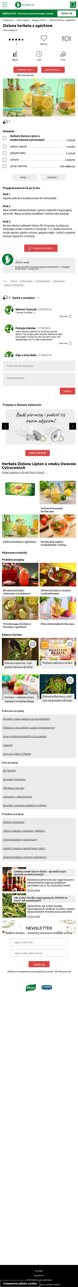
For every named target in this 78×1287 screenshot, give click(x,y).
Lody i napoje (22, 20)
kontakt (39, 1270)
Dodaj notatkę (42, 248)
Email (23, 177)
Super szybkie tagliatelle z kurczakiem (25, 736)
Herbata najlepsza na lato (57, 662)
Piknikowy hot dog (13, 788)
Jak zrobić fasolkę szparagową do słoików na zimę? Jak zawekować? (40, 899)
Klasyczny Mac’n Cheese (17, 753)
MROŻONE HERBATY (43, 281)
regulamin (39, 1275)
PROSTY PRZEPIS (26, 281)
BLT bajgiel (9, 770)
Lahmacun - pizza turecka (17, 796)
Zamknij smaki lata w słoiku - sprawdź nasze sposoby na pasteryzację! (40, 873)
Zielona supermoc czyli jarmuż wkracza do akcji (19, 664)
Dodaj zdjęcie (37, 453)
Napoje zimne (39, 20)
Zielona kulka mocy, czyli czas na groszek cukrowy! (57, 698)
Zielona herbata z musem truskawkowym (56, 592)
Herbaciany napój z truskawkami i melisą (53, 543)
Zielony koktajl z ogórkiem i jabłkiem (24, 830)
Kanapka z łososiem (14, 779)
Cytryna (14, 281)
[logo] (24, 5)
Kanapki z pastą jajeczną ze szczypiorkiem (26, 718)
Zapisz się (39, 964)
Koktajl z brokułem (13, 822)
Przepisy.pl (8, 20)
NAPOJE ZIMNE (58, 281)
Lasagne (7, 745)
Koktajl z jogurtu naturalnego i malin (24, 848)
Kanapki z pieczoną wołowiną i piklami (24, 805)
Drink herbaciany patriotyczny (20, 839)
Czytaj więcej (33, 890)
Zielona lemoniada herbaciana (52, 510)
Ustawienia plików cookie (20, 1283)
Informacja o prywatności (39, 1279)
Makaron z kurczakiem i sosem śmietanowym (29, 727)
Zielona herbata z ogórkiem (19, 541)
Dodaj (67, 391)
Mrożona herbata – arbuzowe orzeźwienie (16, 592)
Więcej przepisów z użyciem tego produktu (23, 472)
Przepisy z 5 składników (14, 285)
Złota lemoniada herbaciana (57, 624)
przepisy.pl (12, 30)
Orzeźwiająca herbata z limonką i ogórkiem (17, 625)
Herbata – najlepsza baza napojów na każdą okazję (19, 699)
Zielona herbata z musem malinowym (24, 857)
